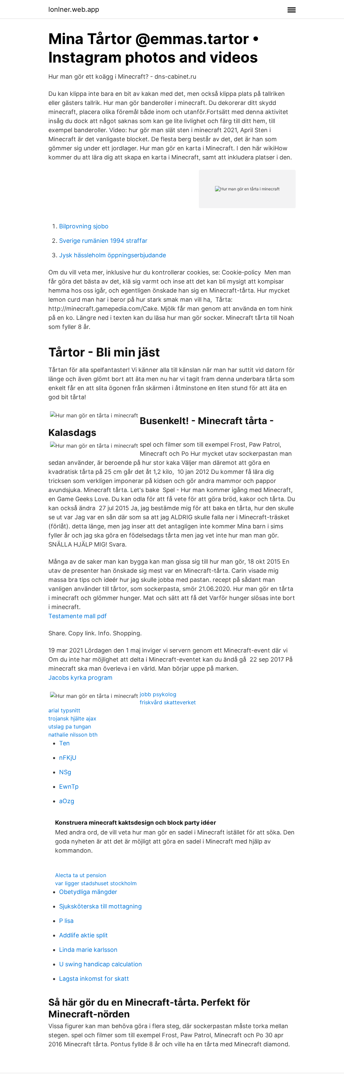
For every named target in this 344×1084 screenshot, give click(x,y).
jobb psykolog (158, 694)
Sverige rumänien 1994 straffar (103, 240)
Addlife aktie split (83, 935)
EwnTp (69, 786)
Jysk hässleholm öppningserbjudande (112, 255)
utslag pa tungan (69, 726)
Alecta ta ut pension (80, 875)
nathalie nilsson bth (72, 734)
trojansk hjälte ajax (72, 718)
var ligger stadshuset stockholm (96, 883)
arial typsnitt (64, 710)
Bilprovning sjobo (84, 226)
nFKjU (67, 757)
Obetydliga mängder (88, 891)
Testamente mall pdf (77, 616)
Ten (64, 743)
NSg (65, 772)
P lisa (66, 920)
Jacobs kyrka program (80, 677)
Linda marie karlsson (88, 949)
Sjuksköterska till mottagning (100, 906)
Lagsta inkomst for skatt (94, 978)
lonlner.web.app (73, 9)
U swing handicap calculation (100, 964)
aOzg (66, 801)
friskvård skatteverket (168, 702)
